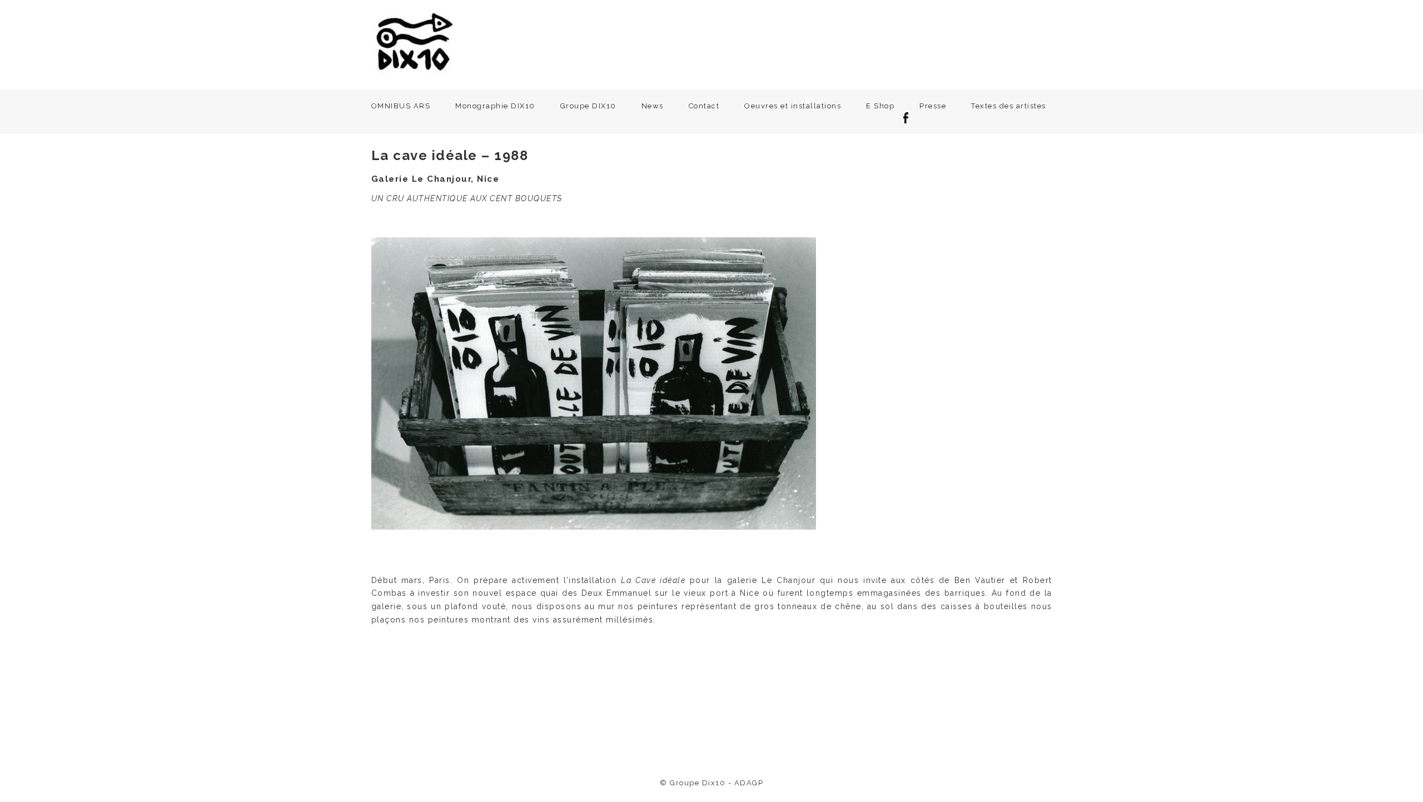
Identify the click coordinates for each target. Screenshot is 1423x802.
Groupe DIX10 (588, 106)
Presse (932, 106)
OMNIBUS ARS (401, 106)
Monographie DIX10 (495, 106)
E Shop (880, 106)
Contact (704, 106)
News (652, 106)
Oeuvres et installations (792, 106)
